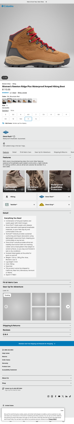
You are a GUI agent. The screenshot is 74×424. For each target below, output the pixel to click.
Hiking (14, 84)
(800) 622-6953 (8, 350)
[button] (14, 136)
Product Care (6, 366)
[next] (68, 306)
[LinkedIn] (66, 396)
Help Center (6, 353)
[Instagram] (48, 396)
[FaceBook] (55, 396)
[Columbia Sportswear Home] (7, 6)
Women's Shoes (6, 84)
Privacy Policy (52, 419)
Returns (4, 356)
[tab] (5, 110)
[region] (37, 42)
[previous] (6, 306)
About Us (5, 378)
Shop (4, 383)
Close (62, 410)
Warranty (5, 363)
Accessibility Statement (9, 370)
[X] (63, 396)
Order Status (6, 360)
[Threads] (52, 396)
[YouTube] (59, 396)
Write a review (22, 93)
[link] (17, 306)
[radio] (4, 101)
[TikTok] (70, 396)
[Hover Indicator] (22, 189)
